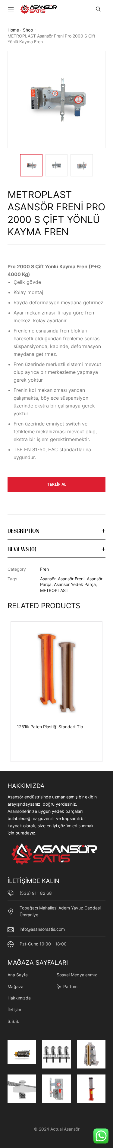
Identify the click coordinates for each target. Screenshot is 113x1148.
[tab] (56, 531)
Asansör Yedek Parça (75, 584)
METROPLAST (54, 590)
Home (13, 29)
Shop (28, 29)
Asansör (47, 578)
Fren (44, 569)
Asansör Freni (71, 578)
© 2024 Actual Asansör (57, 1128)
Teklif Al (56, 484)
